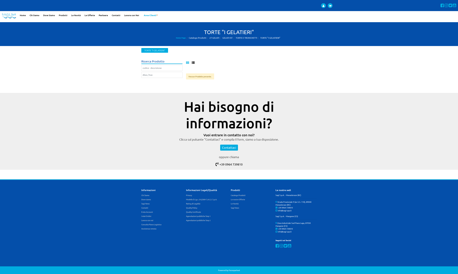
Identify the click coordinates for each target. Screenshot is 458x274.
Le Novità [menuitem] (76, 15)
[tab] (189, 62)
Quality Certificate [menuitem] (193, 212)
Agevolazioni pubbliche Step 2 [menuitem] (198, 220)
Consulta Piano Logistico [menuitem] (151, 224)
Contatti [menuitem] (116, 15)
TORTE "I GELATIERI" (270, 37)
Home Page (181, 38)
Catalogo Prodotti (197, 37)
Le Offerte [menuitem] (90, 15)
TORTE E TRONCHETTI (246, 37)
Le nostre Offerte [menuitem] (238, 199)
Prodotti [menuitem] (63, 15)
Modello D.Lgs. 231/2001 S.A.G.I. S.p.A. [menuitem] (201, 199)
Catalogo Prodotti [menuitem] (238, 195)
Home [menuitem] (23, 15)
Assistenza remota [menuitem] (148, 228)
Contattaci (229, 147)
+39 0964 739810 (231, 164)
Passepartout (234, 270)
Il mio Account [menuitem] (147, 212)
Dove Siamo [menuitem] (49, 15)
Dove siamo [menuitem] (146, 199)
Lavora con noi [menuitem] (147, 220)
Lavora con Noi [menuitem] (131, 15)
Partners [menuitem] (103, 15)
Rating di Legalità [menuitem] (193, 203)
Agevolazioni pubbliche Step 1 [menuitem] (198, 216)
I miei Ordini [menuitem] (146, 216)
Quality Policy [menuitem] (191, 208)
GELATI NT (227, 37)
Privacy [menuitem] (189, 195)
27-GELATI (214, 37)
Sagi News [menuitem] (145, 203)
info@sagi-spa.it (284, 210)
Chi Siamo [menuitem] (34, 15)
